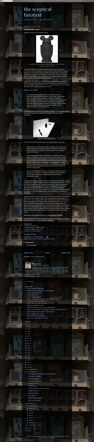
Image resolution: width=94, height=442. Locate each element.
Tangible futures (32, 386)
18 (28, 343)
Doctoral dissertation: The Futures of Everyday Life (41, 311)
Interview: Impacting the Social (35, 305)
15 (28, 350)
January (31, 425)
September (32, 405)
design (30, 239)
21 (28, 336)
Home (47, 253)
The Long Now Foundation (42, 271)
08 (28, 367)
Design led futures (33, 390)
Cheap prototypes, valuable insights (35, 227)
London (52, 239)
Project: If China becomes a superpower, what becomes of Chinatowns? (46, 309)
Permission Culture (33, 383)
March (31, 420)
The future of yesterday (34, 381)
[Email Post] (47, 237)
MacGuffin (27, 71)
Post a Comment (31, 245)
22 (28, 333)
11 (28, 360)
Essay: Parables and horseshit (35, 314)
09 (28, 365)
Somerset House (46, 86)
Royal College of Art (29, 200)
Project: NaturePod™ (33, 295)
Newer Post (28, 253)
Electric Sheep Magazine (49, 66)
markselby (45, 138)
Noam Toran (31, 81)
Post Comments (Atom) (38, 256)
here (31, 274)
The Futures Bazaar (56, 273)
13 (28, 355)
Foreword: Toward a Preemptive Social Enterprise (40, 290)
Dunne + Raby (37, 239)
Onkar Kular (40, 81)
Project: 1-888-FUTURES (34, 297)
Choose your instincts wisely (33, 231)
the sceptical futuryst (37, 12)
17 (28, 345)
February (31, 422)
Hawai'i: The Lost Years (31, 225)
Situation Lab (44, 270)
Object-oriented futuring (34, 398)
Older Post (66, 253)
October (31, 403)
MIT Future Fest (29, 270)
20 (28, 338)
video (56, 111)
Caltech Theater (56, 268)
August (31, 408)
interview (29, 142)
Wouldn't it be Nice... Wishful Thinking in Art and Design (54, 85)
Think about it (32, 395)
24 (28, 329)
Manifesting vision (33, 393)
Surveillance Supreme (34, 376)
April (30, 417)
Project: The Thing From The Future (37, 303)
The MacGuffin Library (34, 400)
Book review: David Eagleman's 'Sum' (37, 318)
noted (50, 203)
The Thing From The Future (40, 273)
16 (28, 348)
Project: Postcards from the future (36, 316)
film (42, 239)
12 (28, 357)
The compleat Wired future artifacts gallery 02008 (41, 374)
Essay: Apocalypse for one (34, 293)
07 (28, 428)
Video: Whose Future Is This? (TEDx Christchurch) (41, 307)
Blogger (52, 438)
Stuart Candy (37, 264)
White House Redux (33, 378)
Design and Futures (62, 271)
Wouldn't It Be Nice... (35, 220)
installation (47, 239)
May (30, 415)
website (30, 90)
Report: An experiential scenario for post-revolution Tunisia (43, 299)
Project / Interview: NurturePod (35, 288)
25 (28, 326)
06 (28, 430)
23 (28, 331)
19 (28, 341)
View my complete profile (32, 276)
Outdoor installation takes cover (33, 229)
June (30, 413)
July (30, 410)
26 (28, 324)
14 (28, 353)
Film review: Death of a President (36, 301)
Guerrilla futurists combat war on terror (39, 388)
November (32, 372)
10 (28, 362)
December (32, 369)
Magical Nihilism (30, 234)
